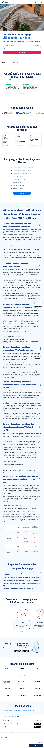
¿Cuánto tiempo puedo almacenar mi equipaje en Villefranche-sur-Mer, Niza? (21, 584)
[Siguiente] (23, 631)
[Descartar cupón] (42, 300)
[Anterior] (20, 631)
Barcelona (13, 723)
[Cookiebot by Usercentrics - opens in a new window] (38, 734)
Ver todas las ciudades (7, 726)
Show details (39, 742)
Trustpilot (18, 239)
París (9, 723)
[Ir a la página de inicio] (6, 2)
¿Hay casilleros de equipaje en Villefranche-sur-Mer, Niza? (18, 588)
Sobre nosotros (6, 730)
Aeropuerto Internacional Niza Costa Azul (12, 710)
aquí (35, 490)
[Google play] (17, 651)
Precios (12, 730)
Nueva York (19, 723)
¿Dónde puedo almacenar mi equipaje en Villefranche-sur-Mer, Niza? (21, 577)
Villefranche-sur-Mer (28, 710)
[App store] (25, 651)
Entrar (38, 2)
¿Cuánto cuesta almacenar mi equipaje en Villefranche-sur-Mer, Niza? (21, 580)
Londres (4, 723)
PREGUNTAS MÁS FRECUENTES (22, 730)
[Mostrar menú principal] (41, 2)
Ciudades (6, 716)
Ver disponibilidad (22, 52)
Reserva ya (22, 193)
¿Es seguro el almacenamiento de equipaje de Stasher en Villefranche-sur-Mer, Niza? (21, 573)
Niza (4, 58)
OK (36, 745)
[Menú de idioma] (36, 2)
